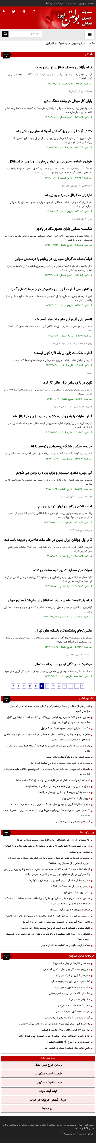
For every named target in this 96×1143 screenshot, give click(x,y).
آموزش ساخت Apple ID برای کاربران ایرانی (67, 1018)
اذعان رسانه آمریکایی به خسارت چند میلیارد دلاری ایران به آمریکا (56, 922)
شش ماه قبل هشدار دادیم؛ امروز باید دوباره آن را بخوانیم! (59, 880)
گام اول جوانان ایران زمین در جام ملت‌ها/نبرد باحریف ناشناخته (48, 540)
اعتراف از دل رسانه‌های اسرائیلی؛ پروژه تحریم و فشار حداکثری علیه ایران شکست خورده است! (48, 936)
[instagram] (34, 12)
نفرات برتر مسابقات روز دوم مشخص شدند (62, 570)
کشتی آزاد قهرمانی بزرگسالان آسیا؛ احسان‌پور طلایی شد (53, 131)
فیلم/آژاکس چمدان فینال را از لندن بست (63, 67)
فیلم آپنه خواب (48, 1091)
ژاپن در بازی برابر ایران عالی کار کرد (67, 383)
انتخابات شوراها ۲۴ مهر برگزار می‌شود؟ (70, 910)
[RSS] (4, 11)
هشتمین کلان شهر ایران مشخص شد (70, 963)
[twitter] (14, 11)
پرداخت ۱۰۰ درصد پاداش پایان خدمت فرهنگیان (65, 1030)
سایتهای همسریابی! (79, 1000)
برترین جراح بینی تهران (48, 1065)
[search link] (5, 34)
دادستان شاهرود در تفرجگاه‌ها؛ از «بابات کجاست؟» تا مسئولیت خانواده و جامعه (48, 916)
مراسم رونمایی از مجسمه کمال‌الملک (70, 886)
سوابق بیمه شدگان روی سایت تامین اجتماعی (66, 969)
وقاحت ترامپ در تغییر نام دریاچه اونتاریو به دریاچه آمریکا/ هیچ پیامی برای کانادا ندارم (48, 748)
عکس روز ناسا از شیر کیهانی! (75, 893)
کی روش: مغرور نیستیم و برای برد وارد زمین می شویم (54, 473)
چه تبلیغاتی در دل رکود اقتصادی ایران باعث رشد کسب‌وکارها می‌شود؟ (53, 840)
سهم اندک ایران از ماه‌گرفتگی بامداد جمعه (68, 757)
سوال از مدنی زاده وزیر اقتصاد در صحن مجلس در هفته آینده (57, 786)
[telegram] (23, 11)
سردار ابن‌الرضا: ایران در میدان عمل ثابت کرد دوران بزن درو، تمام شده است (50, 804)
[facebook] (43, 11)
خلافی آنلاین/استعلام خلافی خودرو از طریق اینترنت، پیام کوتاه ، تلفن (54, 1036)
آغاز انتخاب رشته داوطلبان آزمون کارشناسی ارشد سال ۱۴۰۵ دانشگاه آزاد (52, 780)
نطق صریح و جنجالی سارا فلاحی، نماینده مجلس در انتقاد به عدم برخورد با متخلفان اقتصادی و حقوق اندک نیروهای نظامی (47, 737)
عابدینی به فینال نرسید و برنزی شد (68, 195)
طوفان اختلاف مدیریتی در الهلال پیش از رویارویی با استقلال (50, 161)
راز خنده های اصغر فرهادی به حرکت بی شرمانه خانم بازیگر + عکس (54, 1024)
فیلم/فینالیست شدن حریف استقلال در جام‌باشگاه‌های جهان (50, 600)
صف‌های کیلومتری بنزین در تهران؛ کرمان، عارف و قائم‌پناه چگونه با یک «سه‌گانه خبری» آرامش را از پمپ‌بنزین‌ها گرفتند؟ (48, 860)
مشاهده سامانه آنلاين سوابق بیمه (72, 988)
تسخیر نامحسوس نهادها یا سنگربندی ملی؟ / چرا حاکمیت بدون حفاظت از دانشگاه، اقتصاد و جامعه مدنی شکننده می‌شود (47, 901)
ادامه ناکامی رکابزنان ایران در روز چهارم (65, 506)
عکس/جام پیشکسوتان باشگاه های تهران (63, 631)
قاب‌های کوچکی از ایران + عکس (73, 822)
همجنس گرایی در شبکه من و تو (73, 975)
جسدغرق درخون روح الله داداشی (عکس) (68, 1042)
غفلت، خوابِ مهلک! (79, 852)
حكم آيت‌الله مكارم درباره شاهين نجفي (69, 994)
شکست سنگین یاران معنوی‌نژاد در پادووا (63, 229)
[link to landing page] (73, 18)
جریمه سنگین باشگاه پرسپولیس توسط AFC (61, 446)
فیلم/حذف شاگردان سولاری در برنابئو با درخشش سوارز (53, 259)
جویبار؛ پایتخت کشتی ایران (76, 798)
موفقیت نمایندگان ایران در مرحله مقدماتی (62, 664)
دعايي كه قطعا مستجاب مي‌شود (73, 1006)
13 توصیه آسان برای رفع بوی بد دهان (70, 981)
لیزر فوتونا (48, 1108)
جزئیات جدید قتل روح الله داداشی (72, 1012)
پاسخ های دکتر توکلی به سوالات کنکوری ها (67, 1048)
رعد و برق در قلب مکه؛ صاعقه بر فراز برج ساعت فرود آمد (60, 763)
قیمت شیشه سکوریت (48, 1073)
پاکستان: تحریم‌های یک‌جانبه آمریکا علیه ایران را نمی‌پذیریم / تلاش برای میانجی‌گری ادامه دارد (46, 771)
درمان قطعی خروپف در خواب (48, 1100)
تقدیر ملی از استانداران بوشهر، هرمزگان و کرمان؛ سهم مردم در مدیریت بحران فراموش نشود (50, 708)
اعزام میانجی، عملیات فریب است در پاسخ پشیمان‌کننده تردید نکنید (55, 928)
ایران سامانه (70, 1134)
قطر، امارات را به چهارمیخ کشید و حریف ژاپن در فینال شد (52, 416)
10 (70, 686)
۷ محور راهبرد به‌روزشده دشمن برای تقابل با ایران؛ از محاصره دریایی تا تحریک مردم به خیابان (46, 813)
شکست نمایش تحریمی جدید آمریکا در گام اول (70, 43)
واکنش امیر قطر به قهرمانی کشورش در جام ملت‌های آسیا (51, 289)
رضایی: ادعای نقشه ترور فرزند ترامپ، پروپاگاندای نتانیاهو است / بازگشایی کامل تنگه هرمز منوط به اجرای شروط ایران (48, 720)
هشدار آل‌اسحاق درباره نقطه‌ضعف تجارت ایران (65, 945)
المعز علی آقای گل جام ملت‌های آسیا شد (63, 319)
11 (76, 686)
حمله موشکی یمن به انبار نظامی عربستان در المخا (64, 792)
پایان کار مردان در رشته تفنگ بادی (68, 101)
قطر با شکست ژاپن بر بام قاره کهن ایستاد (63, 353)
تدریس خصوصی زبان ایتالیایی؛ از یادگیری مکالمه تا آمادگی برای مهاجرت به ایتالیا (47, 846)
